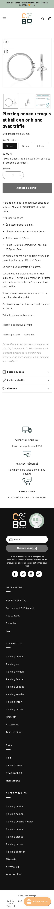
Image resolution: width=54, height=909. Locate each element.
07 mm (25, 146)
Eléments (11, 717)
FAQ (8, 630)
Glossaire (11, 623)
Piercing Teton (14, 702)
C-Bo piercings (30, 896)
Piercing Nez (13, 664)
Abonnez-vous (24, 548)
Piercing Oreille (14, 656)
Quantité (6, 168)
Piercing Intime (14, 709)
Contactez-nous (15, 765)
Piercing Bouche (15, 694)
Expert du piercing (16, 600)
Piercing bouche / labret (19, 821)
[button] (4, 18)
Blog (8, 758)
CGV (20, 901)
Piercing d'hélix (11, 334)
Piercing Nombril (15, 671)
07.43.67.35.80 (14, 773)
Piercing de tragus (13, 324)
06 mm (10, 146)
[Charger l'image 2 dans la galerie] (27, 101)
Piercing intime (14, 844)
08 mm (41, 146)
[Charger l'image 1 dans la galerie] (10, 101)
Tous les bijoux (14, 732)
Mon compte (13, 780)
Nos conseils (13, 615)
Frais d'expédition (30, 158)
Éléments (11, 859)
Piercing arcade (14, 836)
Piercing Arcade (14, 679)
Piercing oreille (14, 806)
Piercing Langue (15, 687)
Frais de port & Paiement (20, 608)
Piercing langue (15, 829)
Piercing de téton (15, 852)
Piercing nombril (15, 814)
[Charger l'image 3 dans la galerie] (43, 101)
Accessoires (12, 724)
